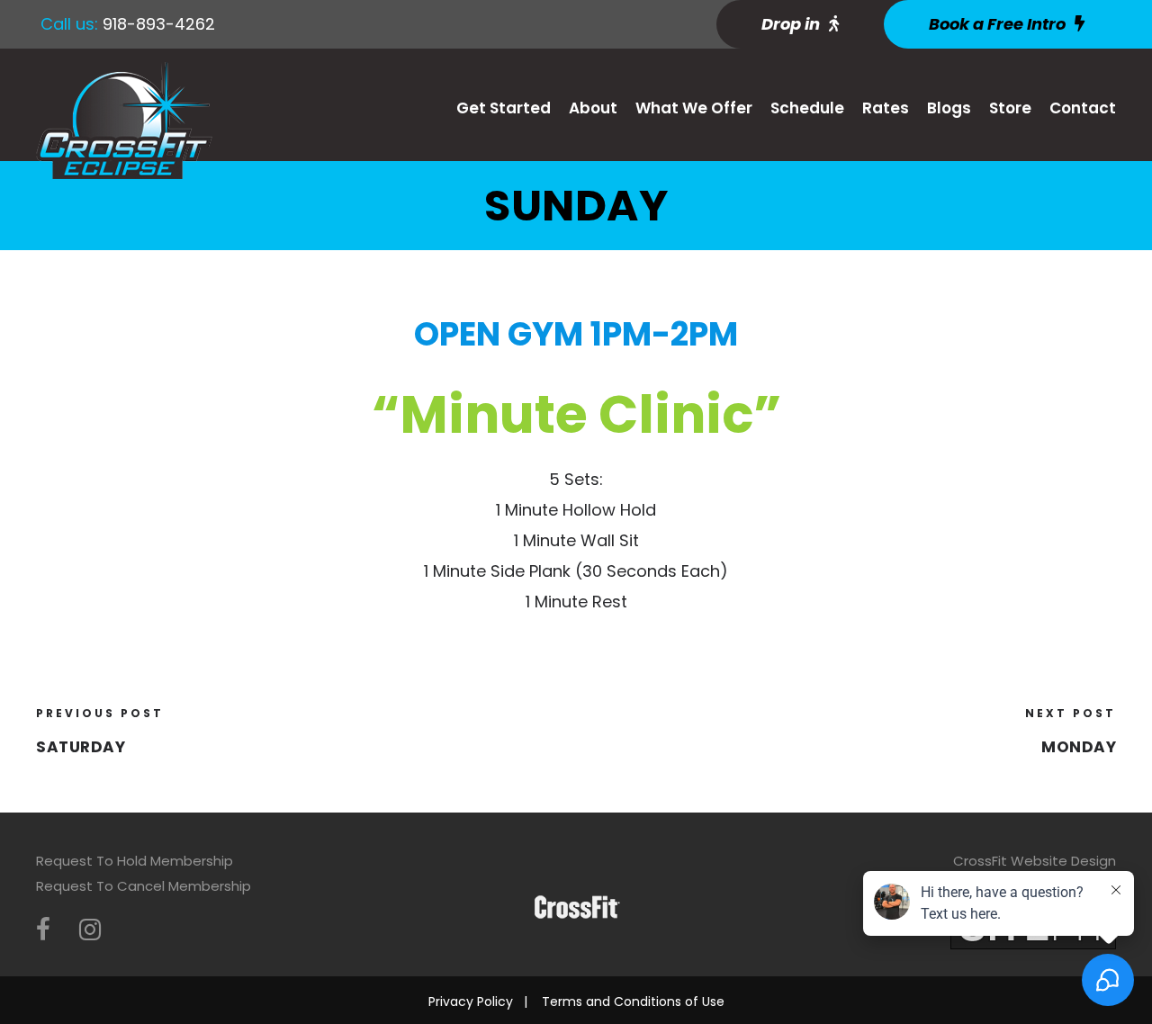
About (593, 108)
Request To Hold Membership (134, 860)
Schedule (807, 108)
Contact (1082, 108)
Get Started (503, 108)
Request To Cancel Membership (143, 885)
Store (1010, 108)
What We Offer (693, 108)
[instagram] (90, 930)
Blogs (949, 108)
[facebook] (43, 930)
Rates (885, 108)
